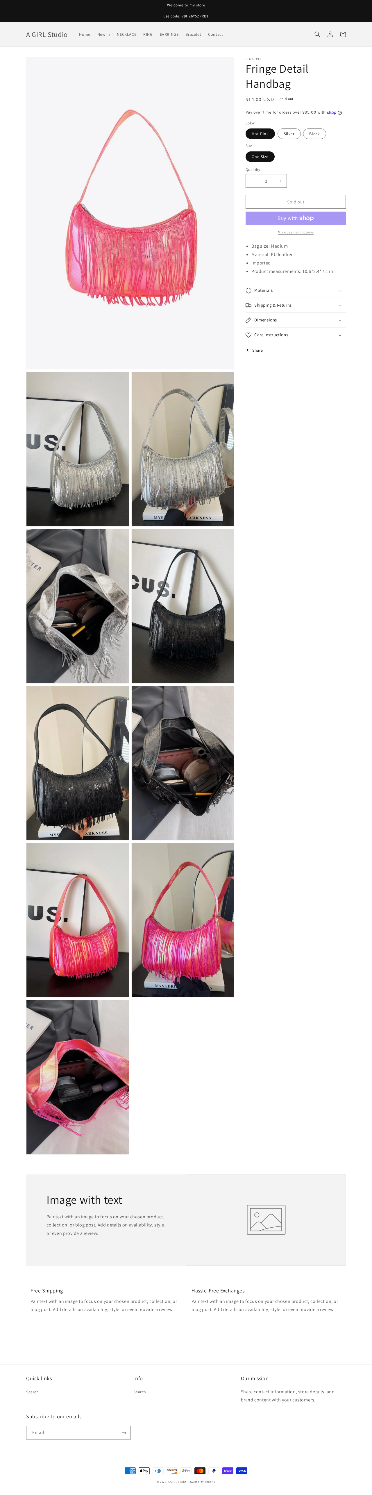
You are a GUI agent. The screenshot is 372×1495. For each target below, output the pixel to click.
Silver (289, 133)
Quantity (253, 169)
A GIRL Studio (177, 1482)
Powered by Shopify (201, 1482)
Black (314, 133)
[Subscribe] (124, 1432)
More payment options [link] (296, 232)
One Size (260, 156)
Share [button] (257, 350)
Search (32, 1391)
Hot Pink (260, 133)
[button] (317, 34)
